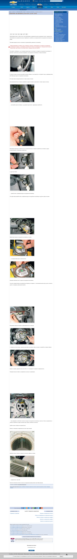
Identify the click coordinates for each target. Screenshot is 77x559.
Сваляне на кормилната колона (46, 513)
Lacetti (39, 7)
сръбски (34, 486)
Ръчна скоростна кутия (59, 25)
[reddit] (42, 508)
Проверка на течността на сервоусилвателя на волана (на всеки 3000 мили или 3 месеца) (29, 534)
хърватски (38, 486)
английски (23, 486)
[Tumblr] (37, 508)
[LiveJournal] (35, 508)
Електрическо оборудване (59, 36)
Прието (61, 556)
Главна (13, 7)
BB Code (12, 541)
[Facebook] (23, 508)
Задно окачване (58, 30)
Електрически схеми (58, 40)
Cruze (33, 7)
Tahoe (58, 7)
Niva (52, 7)
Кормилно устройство (15, 513)
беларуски (27, 486)
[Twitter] (25, 508)
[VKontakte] (21, 508)
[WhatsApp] (33, 508)
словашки (48, 486)
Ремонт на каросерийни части (60, 34)
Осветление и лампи (58, 38)
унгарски (11, 487)
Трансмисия (57, 23)
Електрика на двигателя (59, 37)
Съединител (57, 24)
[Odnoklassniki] (26, 508)
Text (12, 538)
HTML (13, 540)
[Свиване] (67, 12)
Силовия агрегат (58, 17)
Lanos (45, 7)
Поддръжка (57, 16)
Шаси (56, 28)
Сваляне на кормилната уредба (46, 519)
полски (45, 486)
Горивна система (58, 20)
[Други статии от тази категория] (21, 34)
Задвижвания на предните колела (60, 26)
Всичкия (64, 7)
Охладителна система (59, 21)
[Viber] (31, 508)
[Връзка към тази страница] (24, 34)
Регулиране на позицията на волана (21, 525)
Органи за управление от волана (20, 528)
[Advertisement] (31, 24)
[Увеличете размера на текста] (19, 34)
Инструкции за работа (59, 15)
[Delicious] (38, 508)
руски (20, 486)
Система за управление (59, 19)
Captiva (27, 7)
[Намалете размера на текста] (13, 34)
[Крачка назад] (11, 34)
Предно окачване (58, 29)
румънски (41, 486)
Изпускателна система (59, 22)
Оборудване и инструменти (60, 39)
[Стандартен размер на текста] (16, 34)
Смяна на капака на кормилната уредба (45, 517)
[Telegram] (30, 508)
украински (31, 486)
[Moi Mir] (28, 508)
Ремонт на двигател (58, 18)
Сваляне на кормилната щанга (46, 521)
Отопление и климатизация (59, 35)
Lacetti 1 (23, 9)
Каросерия (57, 33)
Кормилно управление (59, 31)
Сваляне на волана (19, 530)
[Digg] (40, 508)
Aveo (22, 7)
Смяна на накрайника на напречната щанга (44, 515)
